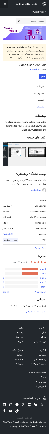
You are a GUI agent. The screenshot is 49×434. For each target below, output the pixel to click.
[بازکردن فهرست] (4, 4)
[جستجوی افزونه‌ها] (18, 21)
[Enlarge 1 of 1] (43, 145)
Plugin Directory (39, 12)
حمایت (19, 359)
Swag (19, 364)
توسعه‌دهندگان (40, 359)
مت (43, 377)
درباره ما (42, 327)
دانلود (43, 76)
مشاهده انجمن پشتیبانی (36, 311)
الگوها (20, 341)
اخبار (44, 332)
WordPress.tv (38, 364)
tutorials (7, 240)
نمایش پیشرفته (39, 247)
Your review (40, 292)
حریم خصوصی (40, 341)
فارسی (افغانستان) (31, 398)
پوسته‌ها (19, 332)
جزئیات (40, 86)
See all (6, 292)
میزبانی (43, 337)
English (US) (8, 234)
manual (15, 240)
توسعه (41, 100)
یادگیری (43, 350)
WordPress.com (37, 372)
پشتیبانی (40, 106)
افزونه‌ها (19, 337)
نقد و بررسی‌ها (37, 93)
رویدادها (19, 354)
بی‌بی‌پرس (40, 381)
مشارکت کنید (17, 350)
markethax (35, 69)
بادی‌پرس (41, 386)
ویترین (20, 327)
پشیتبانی (42, 354)
